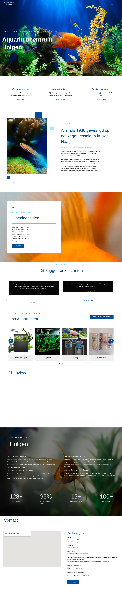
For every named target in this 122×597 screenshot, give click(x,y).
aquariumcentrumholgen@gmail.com (77, 553)
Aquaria (47, 358)
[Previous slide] (10, 341)
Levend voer (101, 358)
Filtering (74, 358)
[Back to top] (61, 594)
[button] (112, 4)
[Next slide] (111, 341)
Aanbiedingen (21, 358)
